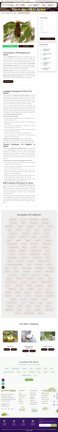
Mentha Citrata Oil (33, 219)
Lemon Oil (40, 226)
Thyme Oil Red (8, 296)
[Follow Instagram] (5, 409)
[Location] (54, 396)
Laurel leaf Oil (10, 306)
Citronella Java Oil (35, 275)
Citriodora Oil (24, 275)
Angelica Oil (48, 306)
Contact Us (28, 1)
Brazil (31, 368)
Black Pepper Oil (39, 268)
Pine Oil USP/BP (38, 264)
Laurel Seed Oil (11, 250)
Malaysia (46, 372)
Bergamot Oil (36, 233)
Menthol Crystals (45, 393)
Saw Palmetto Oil (34, 243)
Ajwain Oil (49, 303)
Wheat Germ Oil (24, 257)
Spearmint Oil (13, 219)
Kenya (51, 368)
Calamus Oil (50, 268)
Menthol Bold (44, 397)
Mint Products (13, 5)
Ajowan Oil (49, 264)
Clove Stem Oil (19, 278)
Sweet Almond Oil (23, 237)
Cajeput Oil (9, 240)
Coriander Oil (40, 278)
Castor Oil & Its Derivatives (51, 5)
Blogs (13, 1)
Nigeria (18, 372)
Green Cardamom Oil (12, 303)
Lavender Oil (20, 226)
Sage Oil (40, 303)
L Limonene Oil (48, 240)
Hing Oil (22, 289)
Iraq (24, 372)
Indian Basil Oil (45, 219)
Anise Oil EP (40, 313)
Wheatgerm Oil (34, 299)
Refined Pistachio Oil (13, 247)
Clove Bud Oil (9, 278)
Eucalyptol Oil (37, 309)
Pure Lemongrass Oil (12, 243)
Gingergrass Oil (39, 285)
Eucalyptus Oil (44, 401)
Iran (35, 375)
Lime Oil (9, 230)
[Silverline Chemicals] (6, 5)
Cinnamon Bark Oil (49, 271)
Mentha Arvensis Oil (45, 237)
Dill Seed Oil (33, 282)
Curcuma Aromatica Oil (11, 282)
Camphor (23, 223)
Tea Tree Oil (50, 226)
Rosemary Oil (18, 230)
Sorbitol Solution (33, 223)
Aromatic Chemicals (23, 5)
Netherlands (31, 372)
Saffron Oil (28, 306)
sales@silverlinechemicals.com (51, 1)
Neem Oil (29, 264)
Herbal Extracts (44, 5)
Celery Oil (20, 306)
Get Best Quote (8, 81)
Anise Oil (28, 309)
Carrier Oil (48, 257)
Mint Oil (48, 289)
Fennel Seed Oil (22, 250)
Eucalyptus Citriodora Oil (46, 282)
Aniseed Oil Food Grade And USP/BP (15, 264)
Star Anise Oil (12, 254)
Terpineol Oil (28, 240)
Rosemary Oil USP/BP (28, 313)
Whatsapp (10, 46)
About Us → (5, 404)
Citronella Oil (46, 275)
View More (14, 351)
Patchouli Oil (38, 292)
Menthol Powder (45, 223)
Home (2, 1)
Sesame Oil (19, 309)
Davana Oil (30, 261)
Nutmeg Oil (17, 292)
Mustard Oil (8, 292)
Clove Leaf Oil (30, 278)
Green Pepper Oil (12, 289)
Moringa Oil (44, 299)
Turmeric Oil (18, 296)
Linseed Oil (28, 230)
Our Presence (22, 1)
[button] (55, 342)
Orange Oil (33, 237)
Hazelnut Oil (46, 254)
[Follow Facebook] (2, 409)
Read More (29, 379)
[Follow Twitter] (9, 409)
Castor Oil (22, 219)
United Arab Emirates (8, 372)
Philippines (38, 368)
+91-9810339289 (39, 1)
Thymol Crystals (13, 223)
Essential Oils (18, 5)
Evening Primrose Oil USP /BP (43, 261)
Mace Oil (40, 289)
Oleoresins (30, 5)
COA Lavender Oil (45, 247)
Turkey (52, 372)
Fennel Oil (8, 285)
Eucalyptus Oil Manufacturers (14, 114)
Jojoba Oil (37, 230)
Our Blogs (21, 401)
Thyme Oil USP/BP (49, 309)
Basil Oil (6, 268)
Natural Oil (23, 243)
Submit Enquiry (47, 38)
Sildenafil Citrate (9, 309)
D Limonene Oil (44, 403)
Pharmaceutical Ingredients (36, 5)
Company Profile (7, 1)
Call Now (26, 46)
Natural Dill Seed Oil (12, 257)
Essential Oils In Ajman (10, 13)
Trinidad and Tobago (26, 375)
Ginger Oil (50, 285)
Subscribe (53, 425)
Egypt (45, 368)
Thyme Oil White (48, 292)
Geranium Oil (13, 299)
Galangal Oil (29, 285)
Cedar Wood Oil (26, 271)
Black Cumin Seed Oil (27, 268)
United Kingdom (15, 368)
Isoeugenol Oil (12, 237)
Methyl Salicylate (9, 226)
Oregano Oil (32, 303)
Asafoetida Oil (31, 289)
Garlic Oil (10, 261)
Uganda (6, 368)
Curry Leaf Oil (24, 282)
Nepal (39, 372)
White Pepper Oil (38, 296)
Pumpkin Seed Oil (46, 243)
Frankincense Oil (18, 285)
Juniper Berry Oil (25, 233)
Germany (24, 368)
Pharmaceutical (33, 402)
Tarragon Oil (38, 306)
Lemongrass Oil (30, 226)
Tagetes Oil (46, 233)
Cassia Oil (16, 271)
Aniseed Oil (18, 240)
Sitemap (16, 1)
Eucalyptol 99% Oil (13, 233)
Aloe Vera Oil (22, 254)
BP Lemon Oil (34, 247)
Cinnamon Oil (24, 299)
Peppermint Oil (47, 230)
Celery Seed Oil (37, 271)
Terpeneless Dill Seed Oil (35, 250)
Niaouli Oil (24, 247)
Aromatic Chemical (37, 257)
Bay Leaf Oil (15, 268)
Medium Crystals (45, 399)
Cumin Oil (50, 278)
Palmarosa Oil (28, 292)
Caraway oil (7, 271)
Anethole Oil (38, 240)
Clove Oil (48, 250)
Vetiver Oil (27, 296)
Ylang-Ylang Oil (49, 296)
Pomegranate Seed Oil (34, 254)
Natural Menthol (45, 395)
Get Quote (7, 351)
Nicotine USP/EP (20, 261)
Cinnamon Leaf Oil (13, 275)
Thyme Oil (17, 313)
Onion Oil (23, 303)
